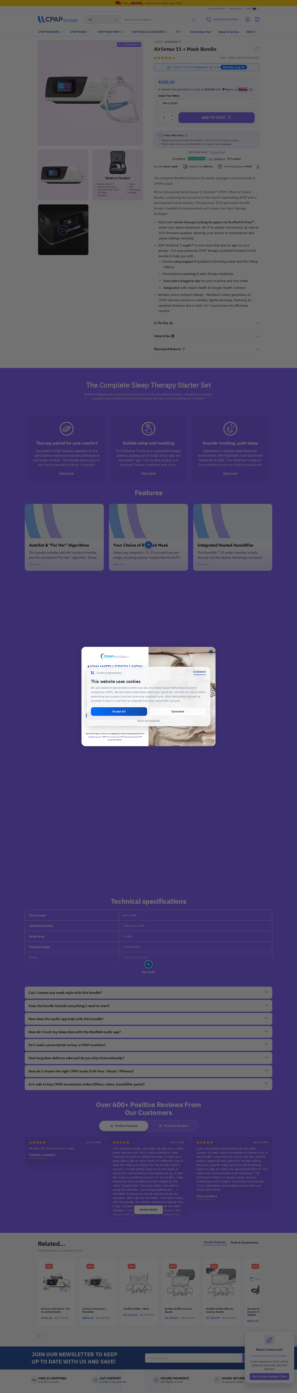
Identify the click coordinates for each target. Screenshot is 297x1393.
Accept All (119, 711)
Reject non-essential (148, 720)
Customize (177, 711)
